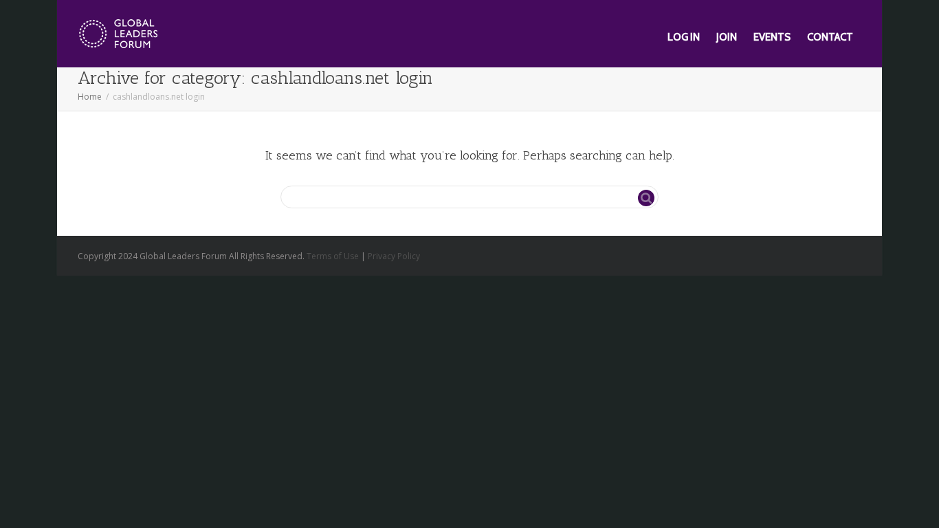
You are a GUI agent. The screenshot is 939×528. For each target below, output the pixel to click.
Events (772, 37)
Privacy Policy (394, 256)
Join (726, 37)
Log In (683, 37)
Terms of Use (333, 256)
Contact (830, 37)
